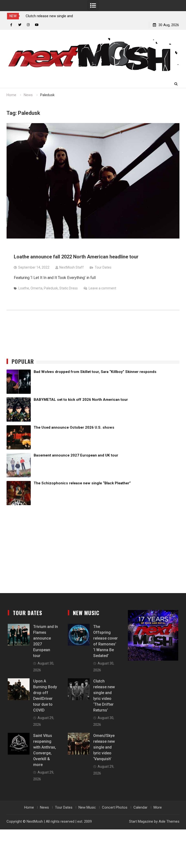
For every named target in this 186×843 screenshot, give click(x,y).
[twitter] (20, 25)
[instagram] (28, 25)
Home (29, 807)
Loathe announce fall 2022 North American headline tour (76, 257)
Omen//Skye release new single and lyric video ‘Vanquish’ (104, 747)
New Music (87, 807)
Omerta (36, 288)
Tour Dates (103, 267)
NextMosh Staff (71, 267)
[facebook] (11, 25)
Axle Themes (169, 821)
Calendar (140, 807)
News (44, 807)
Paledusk (51, 288)
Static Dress (68, 288)
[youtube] (36, 25)
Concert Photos (114, 807)
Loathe (23, 288)
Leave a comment (102, 288)
